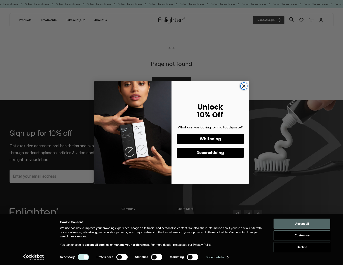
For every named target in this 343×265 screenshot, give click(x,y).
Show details (215, 257)
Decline (302, 247)
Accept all (302, 223)
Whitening (210, 139)
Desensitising (210, 152)
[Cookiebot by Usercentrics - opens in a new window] (33, 257)
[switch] (122, 257)
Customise (302, 235)
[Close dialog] (243, 86)
